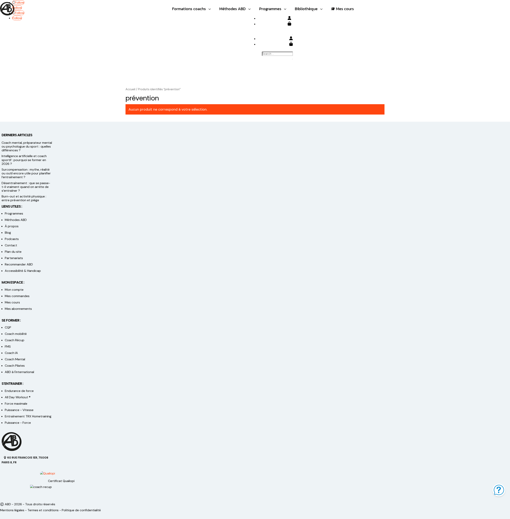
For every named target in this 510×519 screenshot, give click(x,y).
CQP (8, 327)
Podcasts (12, 239)
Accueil (130, 89)
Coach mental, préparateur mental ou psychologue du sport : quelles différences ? (27, 146)
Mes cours (12, 302)
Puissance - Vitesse (19, 410)
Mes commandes (17, 296)
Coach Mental (15, 359)
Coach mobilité (16, 334)
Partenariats (14, 258)
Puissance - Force (18, 423)
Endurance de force (19, 391)
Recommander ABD (19, 264)
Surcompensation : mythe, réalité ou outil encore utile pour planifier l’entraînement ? (26, 173)
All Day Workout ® (17, 397)
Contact (11, 245)
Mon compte (14, 290)
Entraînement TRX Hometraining (28, 416)
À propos (12, 226)
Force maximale (16, 403)
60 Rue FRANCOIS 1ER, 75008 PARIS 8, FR (25, 460)
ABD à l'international (20, 372)
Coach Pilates (15, 365)
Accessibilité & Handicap (23, 271)
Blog (8, 232)
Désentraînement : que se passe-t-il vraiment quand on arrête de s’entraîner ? (26, 187)
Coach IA (11, 353)
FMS (8, 346)
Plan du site (13, 252)
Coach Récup (14, 340)
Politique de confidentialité (81, 510)
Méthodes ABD (16, 220)
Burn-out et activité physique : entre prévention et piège (24, 198)
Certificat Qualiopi (61, 481)
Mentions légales (12, 510)
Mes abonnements (18, 309)
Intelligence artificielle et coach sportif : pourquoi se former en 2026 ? (24, 160)
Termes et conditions (43, 510)
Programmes (14, 213)
